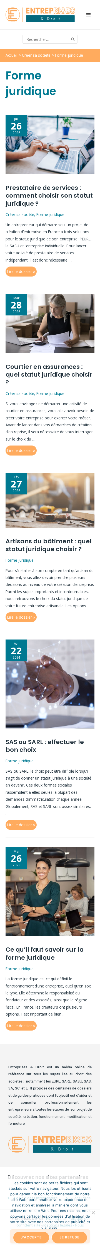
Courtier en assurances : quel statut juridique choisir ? (49, 374)
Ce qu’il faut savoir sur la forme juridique (45, 953)
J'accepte (31, 1237)
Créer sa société (36, 55)
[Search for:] (46, 39)
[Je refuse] (93, 1212)
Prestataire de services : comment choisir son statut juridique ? (49, 195)
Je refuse (69, 1237)
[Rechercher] (73, 39)
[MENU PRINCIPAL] (89, 15)
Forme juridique (50, 214)
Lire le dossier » (21, 271)
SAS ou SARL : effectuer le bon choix (45, 746)
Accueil (12, 55)
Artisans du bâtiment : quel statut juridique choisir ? (49, 545)
